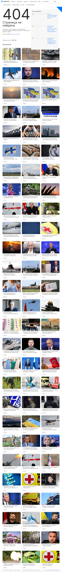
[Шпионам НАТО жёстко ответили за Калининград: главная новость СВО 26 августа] (12, 347)
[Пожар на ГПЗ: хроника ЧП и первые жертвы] (31, 482)
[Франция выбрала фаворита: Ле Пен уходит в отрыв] (50, 444)
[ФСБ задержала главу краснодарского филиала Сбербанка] (50, 154)
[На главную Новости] (6, 1)
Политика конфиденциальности (37, 571)
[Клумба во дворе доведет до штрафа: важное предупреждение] (50, 212)
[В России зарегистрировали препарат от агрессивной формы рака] (31, 521)
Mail (2, 571)
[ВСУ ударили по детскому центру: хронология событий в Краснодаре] (50, 386)
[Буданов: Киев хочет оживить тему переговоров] (50, 540)
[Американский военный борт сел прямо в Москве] (12, 76)
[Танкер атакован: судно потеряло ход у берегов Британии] (12, 96)
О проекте (18, 571)
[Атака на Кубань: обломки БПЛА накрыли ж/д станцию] (50, 231)
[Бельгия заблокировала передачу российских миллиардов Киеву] (31, 96)
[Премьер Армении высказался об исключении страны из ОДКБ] (31, 250)
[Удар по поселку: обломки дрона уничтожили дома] (50, 76)
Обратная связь (58, 571)
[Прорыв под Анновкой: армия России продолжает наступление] (12, 386)
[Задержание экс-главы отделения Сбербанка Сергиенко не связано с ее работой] (50, 405)
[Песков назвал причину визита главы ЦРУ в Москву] (12, 502)
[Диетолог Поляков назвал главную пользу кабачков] (31, 560)
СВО (23, 4)
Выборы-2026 (8, 4)
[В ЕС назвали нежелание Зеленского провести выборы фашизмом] (31, 347)
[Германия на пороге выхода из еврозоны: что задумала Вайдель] (12, 328)
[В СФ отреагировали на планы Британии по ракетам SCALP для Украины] (12, 231)
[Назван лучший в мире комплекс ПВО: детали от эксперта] (31, 289)
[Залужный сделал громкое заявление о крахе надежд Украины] (12, 115)
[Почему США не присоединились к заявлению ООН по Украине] (31, 328)
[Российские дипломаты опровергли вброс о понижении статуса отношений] (31, 540)
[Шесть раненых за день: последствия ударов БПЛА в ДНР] (12, 212)
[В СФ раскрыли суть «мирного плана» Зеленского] (50, 521)
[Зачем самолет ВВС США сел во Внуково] (12, 134)
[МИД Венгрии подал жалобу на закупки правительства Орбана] (50, 250)
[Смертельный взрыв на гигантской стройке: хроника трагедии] (31, 502)
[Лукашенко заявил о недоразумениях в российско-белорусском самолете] (50, 424)
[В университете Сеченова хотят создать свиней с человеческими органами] (31, 154)
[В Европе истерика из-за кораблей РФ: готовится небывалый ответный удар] (12, 270)
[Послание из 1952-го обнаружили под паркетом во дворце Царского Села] (31, 57)
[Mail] (2, 1)
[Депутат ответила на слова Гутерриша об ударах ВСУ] (50, 502)
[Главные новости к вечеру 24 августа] (50, 173)
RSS (14, 571)
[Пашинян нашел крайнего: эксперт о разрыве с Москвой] (31, 173)
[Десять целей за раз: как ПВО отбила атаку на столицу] (12, 463)
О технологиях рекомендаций (26, 571)
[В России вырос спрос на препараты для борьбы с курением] (12, 289)
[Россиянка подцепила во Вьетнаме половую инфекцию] (12, 57)
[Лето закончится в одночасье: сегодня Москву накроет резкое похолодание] (50, 134)
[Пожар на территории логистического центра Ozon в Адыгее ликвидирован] (50, 308)
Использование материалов (49, 571)
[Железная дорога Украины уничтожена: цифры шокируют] (31, 115)
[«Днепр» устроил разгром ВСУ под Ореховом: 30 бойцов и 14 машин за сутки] (31, 192)
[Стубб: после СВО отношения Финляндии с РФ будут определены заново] (31, 366)
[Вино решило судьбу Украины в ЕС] (50, 96)
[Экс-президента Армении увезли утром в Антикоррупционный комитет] (50, 270)
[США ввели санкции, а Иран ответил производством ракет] (50, 192)
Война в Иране (16, 4)
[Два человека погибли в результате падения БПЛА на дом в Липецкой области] (31, 463)
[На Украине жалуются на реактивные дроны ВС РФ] (31, 231)
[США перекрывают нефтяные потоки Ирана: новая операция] (31, 444)
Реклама (10, 571)
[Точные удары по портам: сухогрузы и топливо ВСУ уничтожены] (12, 250)
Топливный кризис (31, 4)
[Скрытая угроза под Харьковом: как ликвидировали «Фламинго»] (12, 173)
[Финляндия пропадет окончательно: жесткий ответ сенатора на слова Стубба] (12, 154)
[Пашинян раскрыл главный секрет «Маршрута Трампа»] (50, 347)
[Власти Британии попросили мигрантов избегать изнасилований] (50, 328)
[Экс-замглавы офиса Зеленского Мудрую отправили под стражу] (12, 424)
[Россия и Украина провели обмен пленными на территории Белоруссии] (12, 405)
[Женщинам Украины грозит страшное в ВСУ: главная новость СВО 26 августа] (31, 405)
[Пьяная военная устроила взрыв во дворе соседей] (50, 115)
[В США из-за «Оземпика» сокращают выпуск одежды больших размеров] (12, 366)
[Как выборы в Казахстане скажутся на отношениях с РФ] (12, 482)
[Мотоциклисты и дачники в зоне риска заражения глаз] (12, 444)
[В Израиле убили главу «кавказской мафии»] (50, 560)
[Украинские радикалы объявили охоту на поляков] (50, 463)
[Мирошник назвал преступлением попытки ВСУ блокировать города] (12, 308)
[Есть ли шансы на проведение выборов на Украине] (12, 521)
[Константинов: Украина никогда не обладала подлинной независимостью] (31, 424)
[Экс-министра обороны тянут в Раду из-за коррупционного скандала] (31, 212)
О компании (6, 571)
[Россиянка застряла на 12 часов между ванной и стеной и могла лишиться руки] (31, 386)
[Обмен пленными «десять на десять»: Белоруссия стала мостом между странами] (31, 308)
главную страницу (16, 34)
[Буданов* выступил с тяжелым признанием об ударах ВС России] (31, 76)
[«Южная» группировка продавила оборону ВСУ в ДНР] (12, 560)
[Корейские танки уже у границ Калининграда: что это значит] (50, 57)
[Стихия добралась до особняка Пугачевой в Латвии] (12, 192)
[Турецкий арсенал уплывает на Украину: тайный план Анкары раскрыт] (50, 366)
